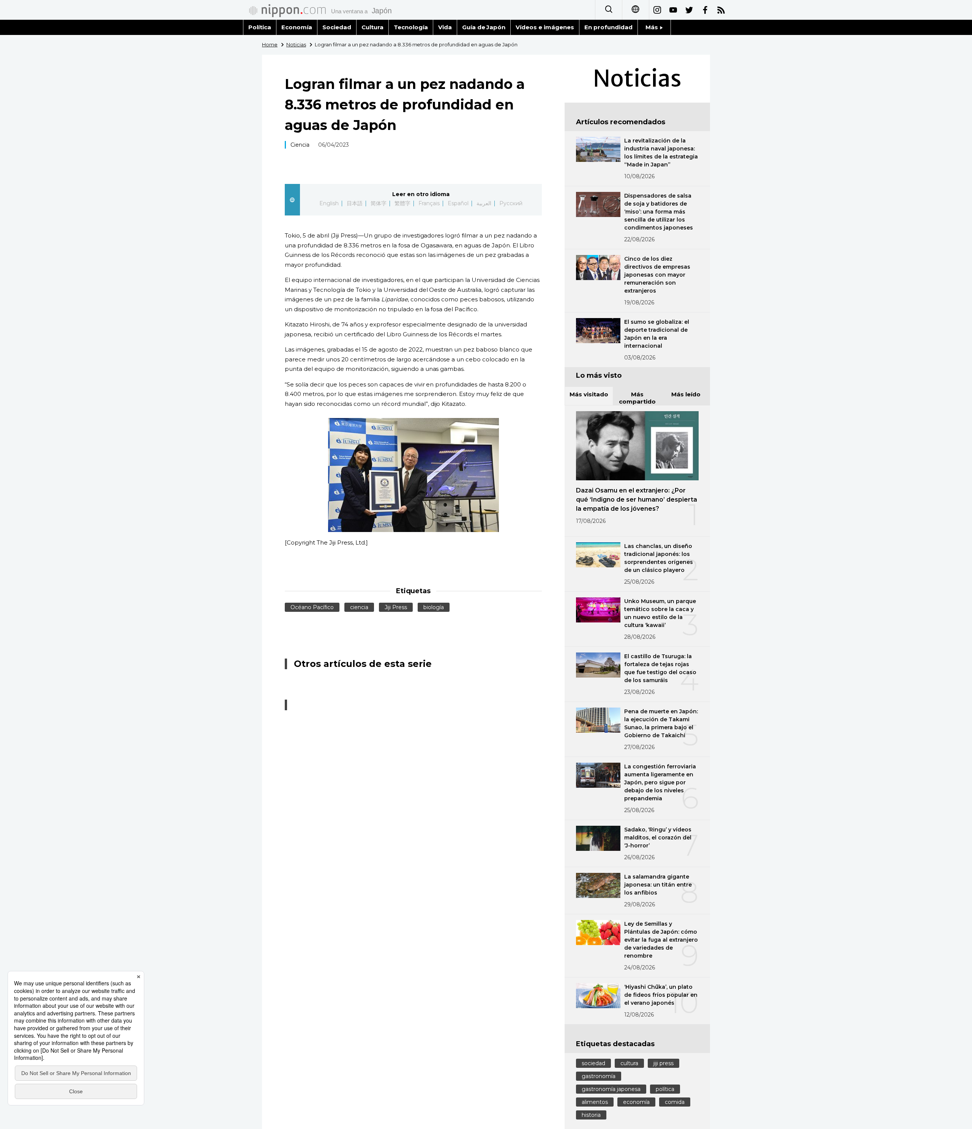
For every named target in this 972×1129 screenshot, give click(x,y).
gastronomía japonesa (611, 1089)
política (665, 1089)
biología (433, 607)
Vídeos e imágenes (545, 27)
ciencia (359, 607)
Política (259, 27)
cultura (629, 1063)
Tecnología (411, 27)
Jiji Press (396, 607)
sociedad (593, 1063)
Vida (445, 27)
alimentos (595, 1102)
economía (636, 1102)
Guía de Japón (484, 27)
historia (591, 1115)
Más (652, 27)
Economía (296, 27)
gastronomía (598, 1076)
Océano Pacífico (312, 607)
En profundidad (608, 27)
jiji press (663, 1063)
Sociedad (336, 27)
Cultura (372, 27)
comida (675, 1102)
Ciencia (299, 144)
